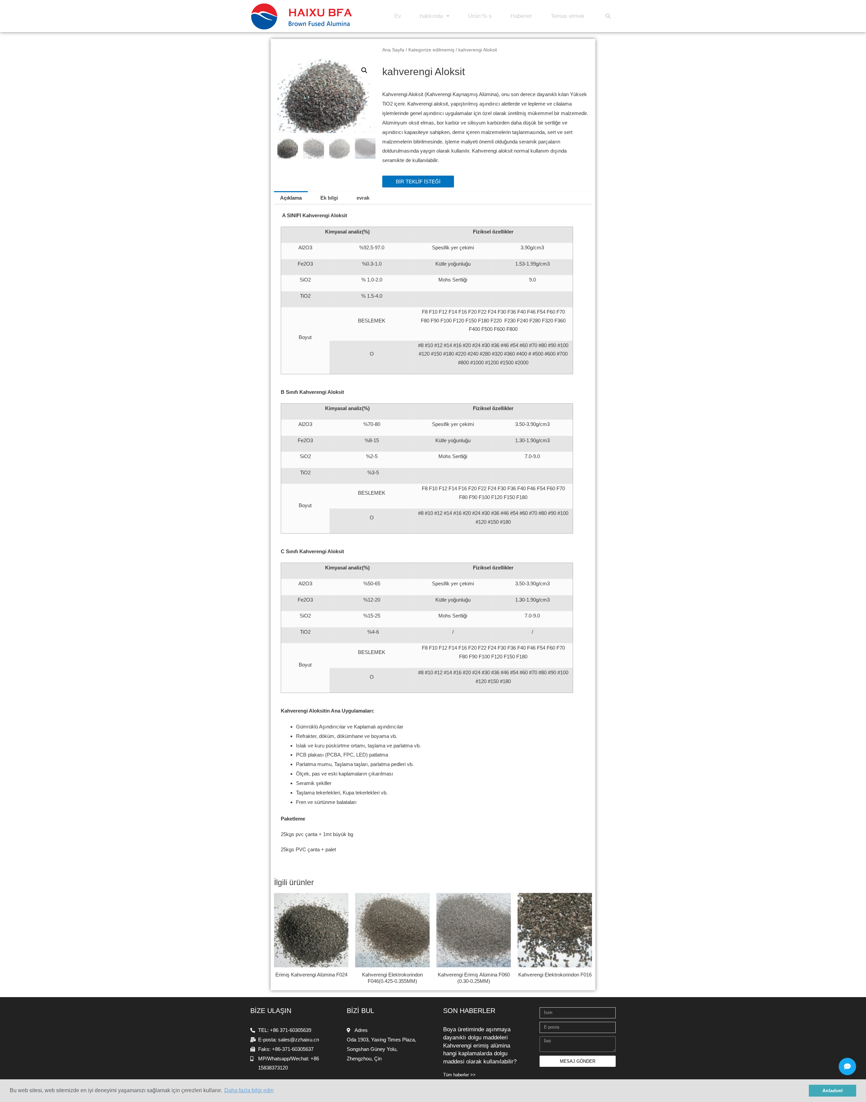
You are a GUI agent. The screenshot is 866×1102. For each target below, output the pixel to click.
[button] (418, 181)
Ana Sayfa (393, 49)
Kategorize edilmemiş (431, 49)
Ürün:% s (480, 16)
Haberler (521, 16)
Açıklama (291, 198)
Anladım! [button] (832, 1090)
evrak (363, 198)
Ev (397, 16)
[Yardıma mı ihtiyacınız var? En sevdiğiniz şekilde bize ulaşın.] (847, 1066)
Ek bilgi (329, 198)
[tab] (291, 197)
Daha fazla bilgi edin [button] (249, 1090)
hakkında (431, 16)
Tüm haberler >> (459, 1074)
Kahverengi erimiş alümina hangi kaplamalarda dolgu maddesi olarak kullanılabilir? (480, 1053)
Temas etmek (568, 16)
